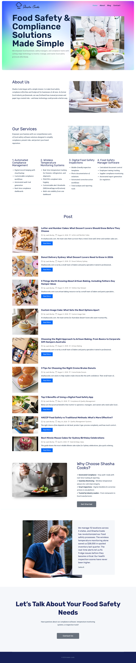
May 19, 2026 (62, 421)
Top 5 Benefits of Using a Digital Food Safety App (67, 397)
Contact (116, 5)
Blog (109, 5)
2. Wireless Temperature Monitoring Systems (52, 163)
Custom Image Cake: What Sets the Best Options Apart (70, 310)
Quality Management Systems (80, 421)
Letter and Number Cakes (80, 235)
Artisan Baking (77, 346)
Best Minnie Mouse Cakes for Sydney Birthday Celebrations (72, 437)
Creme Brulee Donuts (78, 372)
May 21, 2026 (62, 401)
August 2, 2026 (63, 346)
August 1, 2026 (63, 372)
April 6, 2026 (62, 442)
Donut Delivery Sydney (79, 261)
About (102, 5)
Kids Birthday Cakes (77, 442)
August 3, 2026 (63, 314)
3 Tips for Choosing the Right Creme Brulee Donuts (68, 368)
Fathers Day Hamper (79, 288)
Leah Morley (50, 235)
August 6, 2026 (63, 235)
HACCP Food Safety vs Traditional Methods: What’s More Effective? (77, 417)
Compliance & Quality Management (82, 401)
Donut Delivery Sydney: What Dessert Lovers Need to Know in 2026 (77, 257)
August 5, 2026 (63, 261)
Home (95, 5)
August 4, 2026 (63, 288)
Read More (47, 243)
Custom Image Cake (78, 314)
